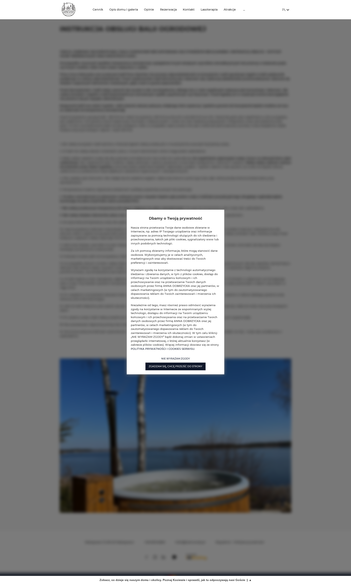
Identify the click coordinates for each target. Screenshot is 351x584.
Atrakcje (230, 9)
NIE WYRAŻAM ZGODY (175, 358)
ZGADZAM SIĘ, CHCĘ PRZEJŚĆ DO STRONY (175, 366)
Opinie (149, 9)
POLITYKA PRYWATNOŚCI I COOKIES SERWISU (162, 348)
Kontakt (189, 9)
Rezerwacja (168, 9)
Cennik (98, 9)
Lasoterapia (209, 9)
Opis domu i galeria (123, 9)
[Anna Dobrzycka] (73, 9)
